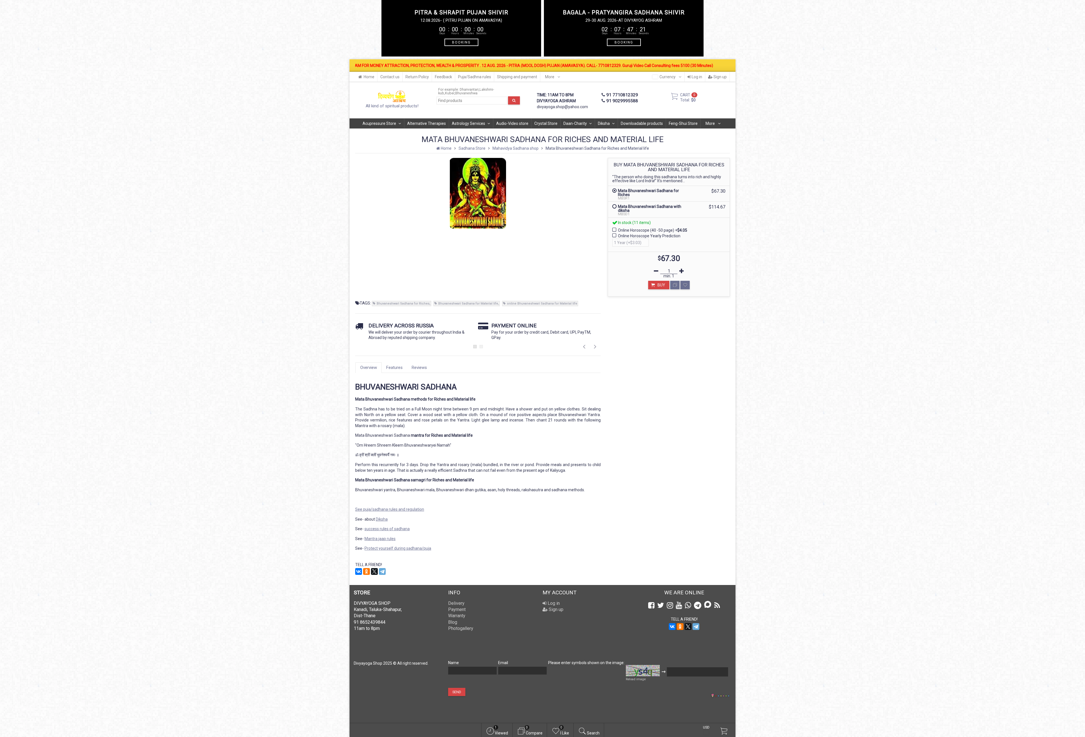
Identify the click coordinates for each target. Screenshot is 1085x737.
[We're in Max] (707, 605)
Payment (457, 609)
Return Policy (417, 77)
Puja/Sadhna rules (474, 77)
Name (453, 662)
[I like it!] (685, 285)
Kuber (449, 93)
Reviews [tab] (419, 367)
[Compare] (675, 285)
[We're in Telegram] (697, 605)
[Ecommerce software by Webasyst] (722, 695)
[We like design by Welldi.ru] (713, 696)
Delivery (456, 603)
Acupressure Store (379, 123)
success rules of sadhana (387, 529)
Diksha (604, 123)
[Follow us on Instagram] (670, 605)
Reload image (636, 679)
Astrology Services (468, 123)
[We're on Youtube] (679, 605)
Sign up (720, 77)
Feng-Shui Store (683, 123)
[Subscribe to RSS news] (717, 605)
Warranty (456, 615)
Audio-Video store (512, 123)
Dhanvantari (469, 89)
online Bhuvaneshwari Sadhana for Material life (542, 303)
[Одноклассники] (366, 571)
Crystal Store (545, 123)
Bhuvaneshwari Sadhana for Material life (468, 303)
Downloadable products (642, 123)
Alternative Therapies (426, 123)
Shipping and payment (517, 77)
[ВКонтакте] (358, 571)
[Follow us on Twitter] (660, 605)
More (550, 77)
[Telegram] (382, 571)
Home (369, 77)
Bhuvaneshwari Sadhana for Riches (403, 303)
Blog (452, 622)
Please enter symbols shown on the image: (586, 662)
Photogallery (460, 628)
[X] (374, 571)
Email (503, 662)
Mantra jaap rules (380, 538)
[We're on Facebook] (651, 605)
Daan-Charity (575, 123)
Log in (696, 77)
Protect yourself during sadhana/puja (397, 548)
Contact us (390, 77)
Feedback (443, 77)
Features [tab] (394, 367)
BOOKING (461, 42)
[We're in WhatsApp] (688, 605)
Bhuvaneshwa (466, 93)
